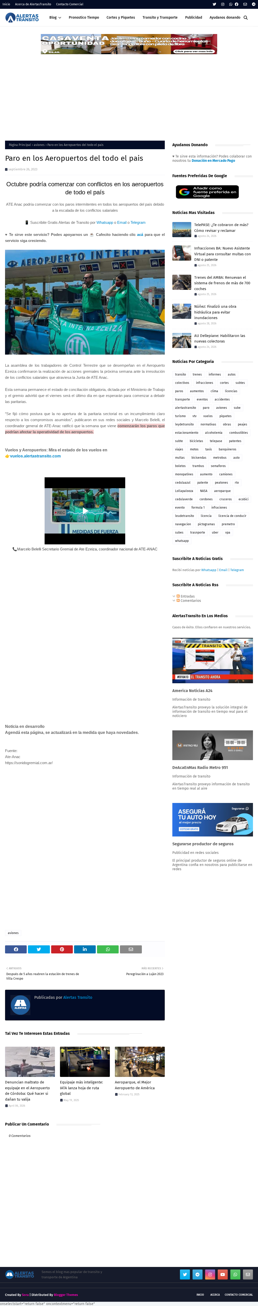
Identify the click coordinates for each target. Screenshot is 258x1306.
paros (179, 391)
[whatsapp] (231, 4)
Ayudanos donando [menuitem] (225, 17)
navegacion (183, 524)
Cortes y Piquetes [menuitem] (121, 17)
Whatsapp (104, 222)
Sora (25, 1295)
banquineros (227, 449)
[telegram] (253, 4)
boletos (180, 466)
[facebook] (237, 4)
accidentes (222, 399)
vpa (227, 532)
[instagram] (222, 4)
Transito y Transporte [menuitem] (160, 17)
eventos (202, 399)
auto (236, 457)
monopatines (184, 474)
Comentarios (190, 601)
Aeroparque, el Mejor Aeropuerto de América (135, 1085)
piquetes (225, 416)
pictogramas (206, 524)
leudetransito (184, 516)
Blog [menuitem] (53, 17)
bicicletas (196, 441)
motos (194, 449)
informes (215, 374)
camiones (226, 474)
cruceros (225, 499)
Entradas (187, 596)
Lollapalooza (184, 491)
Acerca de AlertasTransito (33, 4)
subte (179, 441)
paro (206, 408)
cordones (206, 499)
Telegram (138, 222)
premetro (228, 524)
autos (232, 374)
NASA (203, 491)
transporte (182, 399)
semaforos (218, 466)
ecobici (243, 499)
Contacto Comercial (69, 4)
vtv (194, 416)
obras (227, 424)
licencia (206, 516)
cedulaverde (184, 499)
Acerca (215, 1294)
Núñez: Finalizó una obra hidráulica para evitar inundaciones (215, 312)
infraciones (219, 507)
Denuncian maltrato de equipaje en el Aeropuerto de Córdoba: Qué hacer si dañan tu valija (27, 1091)
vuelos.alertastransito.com (35, 456)
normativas (208, 424)
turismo (180, 416)
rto (237, 482)
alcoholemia (213, 432)
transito (180, 374)
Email (121, 222)
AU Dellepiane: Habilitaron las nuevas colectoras (219, 338)
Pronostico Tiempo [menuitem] (84, 17)
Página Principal (20, 145)
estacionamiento (186, 432)
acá (140, 234)
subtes (240, 383)
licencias (231, 391)
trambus (198, 466)
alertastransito (185, 408)
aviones (39, 145)
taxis (208, 449)
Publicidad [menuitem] (193, 17)
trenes (197, 374)
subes (179, 532)
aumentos (197, 391)
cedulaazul (182, 482)
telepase (216, 441)
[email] (245, 4)
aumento (206, 474)
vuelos (208, 416)
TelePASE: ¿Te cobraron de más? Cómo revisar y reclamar (221, 228)
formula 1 (198, 507)
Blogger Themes (66, 1295)
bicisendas (198, 457)
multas (180, 457)
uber (215, 532)
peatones (221, 482)
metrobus (220, 457)
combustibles (238, 432)
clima (214, 391)
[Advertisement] (129, 92)
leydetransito (184, 424)
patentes (235, 441)
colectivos (182, 383)
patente (202, 482)
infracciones (204, 383)
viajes (179, 449)
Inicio (6, 4)
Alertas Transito (77, 997)
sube (237, 408)
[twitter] (214, 4)
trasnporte (197, 532)
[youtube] (223, 1274)
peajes (242, 424)
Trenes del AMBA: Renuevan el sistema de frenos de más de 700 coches (222, 283)
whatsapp (182, 541)
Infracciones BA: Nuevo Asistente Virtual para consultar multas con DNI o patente (222, 254)
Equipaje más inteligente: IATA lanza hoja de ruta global (81, 1088)
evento (180, 507)
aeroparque (222, 491)
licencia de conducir (232, 516)
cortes (224, 383)
